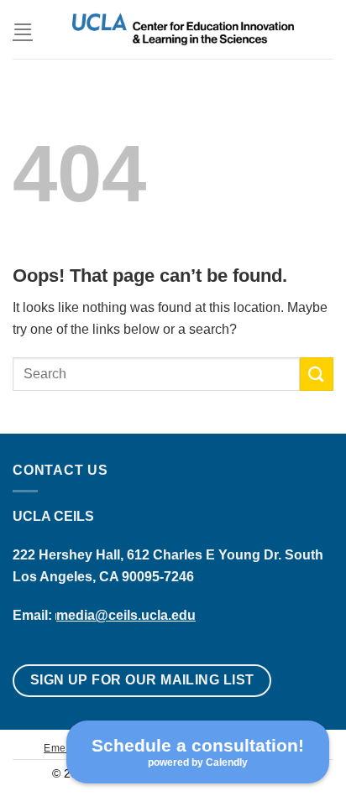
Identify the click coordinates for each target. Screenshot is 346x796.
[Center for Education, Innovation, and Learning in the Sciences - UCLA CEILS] (183, 29)
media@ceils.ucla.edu (126, 615)
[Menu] (23, 28)
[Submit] (316, 373)
